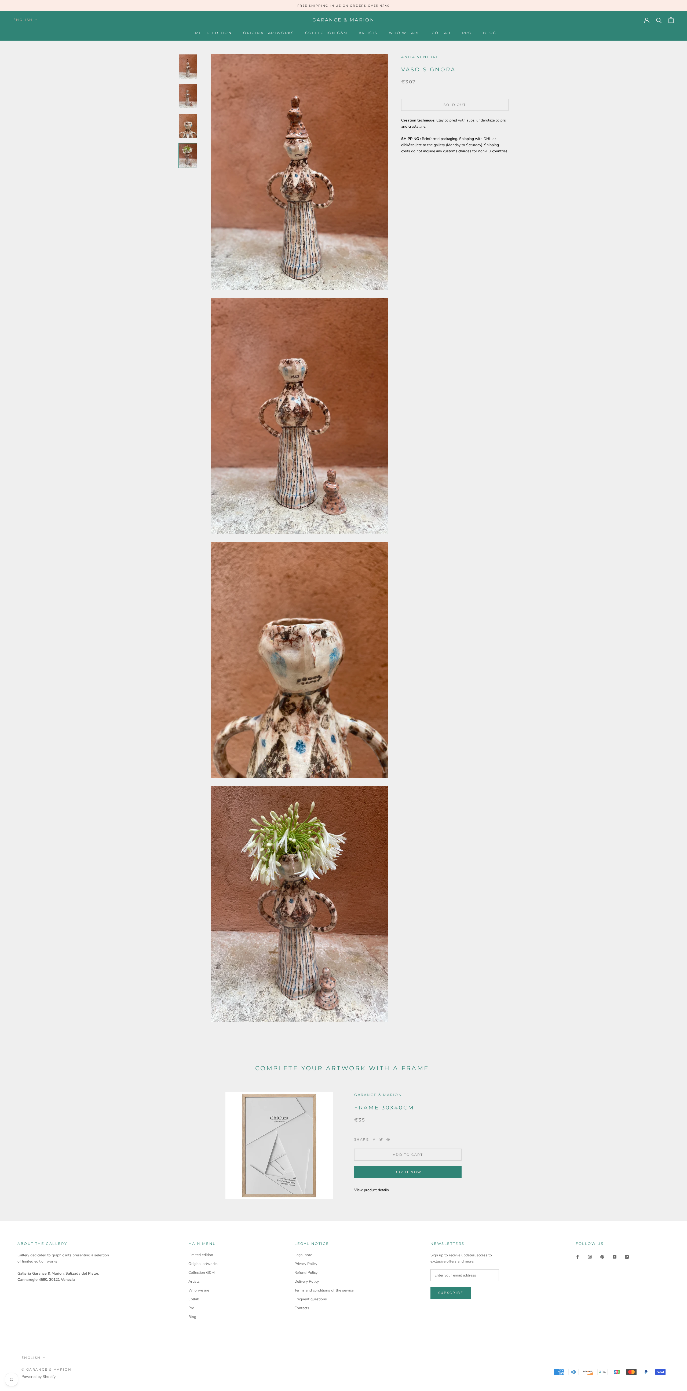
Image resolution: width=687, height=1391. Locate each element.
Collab (441, 33)
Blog (489, 33)
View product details (371, 1190)
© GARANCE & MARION (46, 1369)
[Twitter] (381, 1139)
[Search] (659, 20)
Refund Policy (305, 1272)
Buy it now (408, 1172)
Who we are (405, 33)
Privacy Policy (305, 1263)
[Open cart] (671, 20)
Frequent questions (310, 1299)
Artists (368, 33)
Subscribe (450, 1293)
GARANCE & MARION (378, 1095)
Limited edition (211, 33)
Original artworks (268, 33)
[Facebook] (374, 1139)
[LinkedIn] (627, 1257)
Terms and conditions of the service (323, 1290)
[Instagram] (590, 1257)
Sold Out (455, 105)
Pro (467, 33)
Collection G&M (326, 33)
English (23, 20)
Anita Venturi (419, 57)
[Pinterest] (388, 1139)
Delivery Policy (306, 1281)
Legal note (303, 1254)
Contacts (301, 1308)
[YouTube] (614, 1257)
